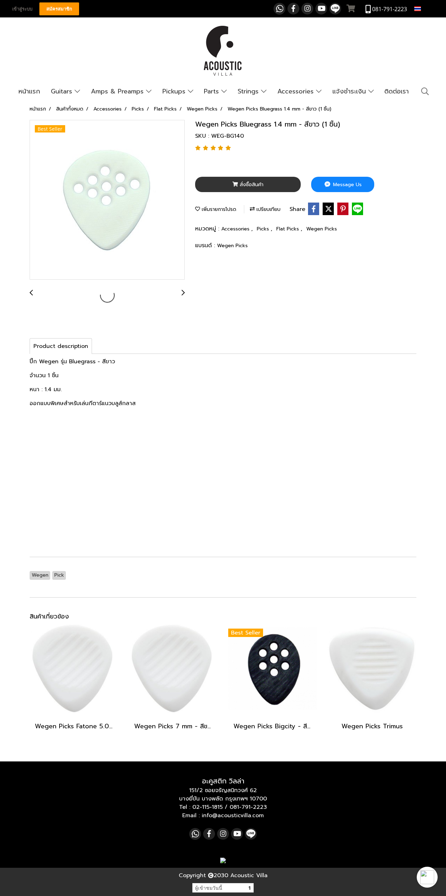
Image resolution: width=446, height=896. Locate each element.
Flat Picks (288, 229)
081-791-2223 (248, 807)
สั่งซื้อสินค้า (250, 184)
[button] (427, 877)
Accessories (296, 91)
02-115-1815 (207, 807)
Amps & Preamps (118, 91)
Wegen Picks (321, 229)
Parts (212, 91)
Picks (264, 229)
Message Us (346, 184)
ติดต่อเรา (396, 91)
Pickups (175, 91)
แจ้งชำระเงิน (350, 91)
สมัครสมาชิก (59, 9)
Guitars (63, 91)
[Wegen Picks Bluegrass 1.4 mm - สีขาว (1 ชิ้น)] (107, 200)
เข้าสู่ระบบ (22, 9)
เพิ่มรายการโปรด (218, 209)
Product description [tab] (60, 346)
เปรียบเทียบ (267, 209)
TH (426, 8)
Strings (249, 91)
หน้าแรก (29, 91)
